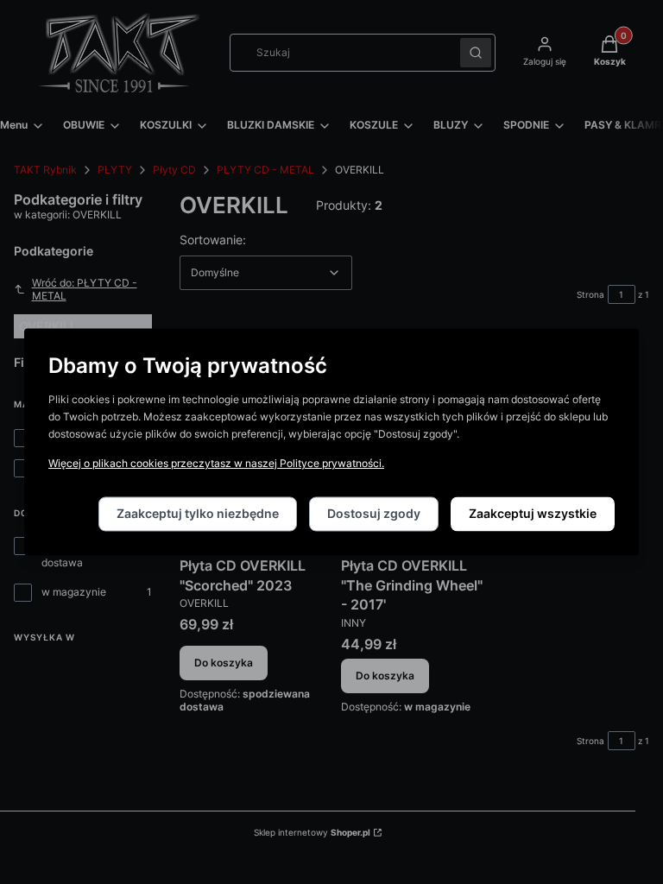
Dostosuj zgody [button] (373, 514)
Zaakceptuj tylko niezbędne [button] (198, 514)
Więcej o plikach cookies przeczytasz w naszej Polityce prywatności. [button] (216, 464)
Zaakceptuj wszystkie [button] (533, 514)
